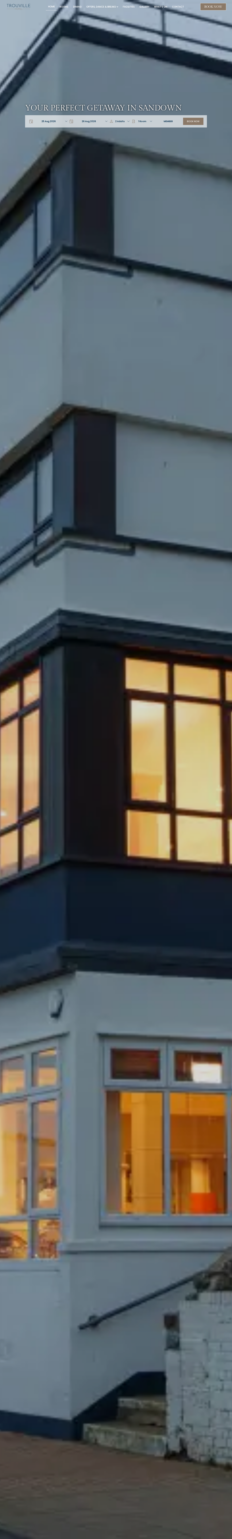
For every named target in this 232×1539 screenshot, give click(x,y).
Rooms (64, 6)
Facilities (129, 6)
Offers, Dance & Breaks (101, 6)
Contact (178, 6)
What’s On (160, 6)
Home (51, 6)
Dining (77, 6)
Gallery (144, 6)
